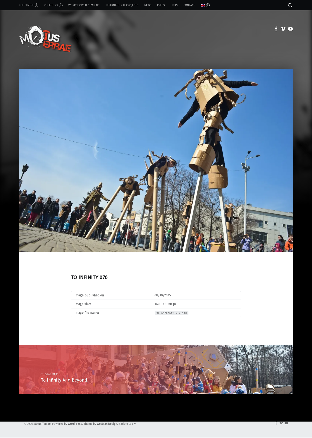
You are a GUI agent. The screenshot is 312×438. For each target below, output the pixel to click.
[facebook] (275, 30)
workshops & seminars (84, 5)
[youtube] (289, 30)
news (147, 5)
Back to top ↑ (127, 423)
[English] (205, 5)
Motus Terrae (42, 423)
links (174, 5)
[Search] (290, 5)
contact (189, 5)
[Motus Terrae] (45, 30)
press (161, 5)
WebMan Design (107, 423)
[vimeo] (282, 30)
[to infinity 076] (156, 71)
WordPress (75, 423)
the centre (26, 5)
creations (51, 5)
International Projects (122, 5)
